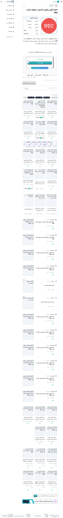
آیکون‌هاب (51, 5)
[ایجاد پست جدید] (55, 143)
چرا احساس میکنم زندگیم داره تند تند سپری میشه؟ (54, 516)
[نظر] (34, 82)
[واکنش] (24, 82)
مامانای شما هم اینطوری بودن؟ (19, 516)
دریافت (34, 63)
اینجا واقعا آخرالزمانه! (37, 516)
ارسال (26, 88)
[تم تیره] (1, 2)
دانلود (51, 75)
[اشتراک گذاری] (30, 82)
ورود (35, 495)
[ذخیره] (27, 82)
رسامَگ (50, 281)
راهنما (26, 501)
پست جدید (54, 146)
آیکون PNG (45, 75)
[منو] (61, 1)
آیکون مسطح (30, 75)
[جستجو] (4, 2)
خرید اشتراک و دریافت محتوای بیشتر (39, 68)
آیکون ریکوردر (38, 75)
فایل (55, 75)
